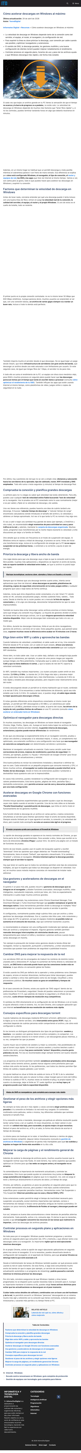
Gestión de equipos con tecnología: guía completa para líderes (33, 1379)
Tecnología (34, 1396)
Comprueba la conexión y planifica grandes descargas (27, 1333)
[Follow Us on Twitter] (58, 1397)
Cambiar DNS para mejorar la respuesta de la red (25, 1352)
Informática (34, 1410)
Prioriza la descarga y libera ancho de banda (23, 1336)
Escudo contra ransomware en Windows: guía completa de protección (37, 1376)
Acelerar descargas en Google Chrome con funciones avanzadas (32, 1346)
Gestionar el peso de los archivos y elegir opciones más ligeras (31, 1358)
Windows (18, 1373)
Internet (9, 1373)
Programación (35, 1403)
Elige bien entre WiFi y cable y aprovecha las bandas (26, 1339)
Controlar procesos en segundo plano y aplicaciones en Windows (32, 1365)
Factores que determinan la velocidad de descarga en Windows (31, 1330)
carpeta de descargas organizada (53, 527)
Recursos (25, 27)
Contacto (52, 1445)
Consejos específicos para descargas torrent (24, 1355)
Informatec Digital (11, 27)
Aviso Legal (43, 1445)
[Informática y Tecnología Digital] (4, 3)
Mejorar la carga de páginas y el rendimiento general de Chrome (31, 1362)
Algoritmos (34, 1406)
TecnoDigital (14, 21)
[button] (67, 3)
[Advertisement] (40, 132)
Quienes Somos (31, 1445)
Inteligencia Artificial (38, 1400)
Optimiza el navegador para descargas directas (24, 1342)
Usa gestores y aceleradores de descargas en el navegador (29, 1349)
